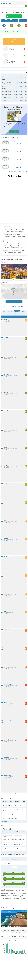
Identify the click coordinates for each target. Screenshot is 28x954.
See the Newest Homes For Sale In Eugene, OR (17, 171)
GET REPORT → (14, 131)
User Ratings (23, 313)
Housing (17, 313)
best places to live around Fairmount (11, 793)
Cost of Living (10, 311)
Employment (17, 311)
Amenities (4, 313)
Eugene (11, 8)
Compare (14, 301)
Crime (10, 313)
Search (2, 8)
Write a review (4, 824)
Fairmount (17, 8)
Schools (23, 311)
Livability (21, 2)
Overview (3, 20)
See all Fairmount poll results (14, 859)
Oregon (7, 8)
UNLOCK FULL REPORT (15, 16)
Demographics (15, 20)
